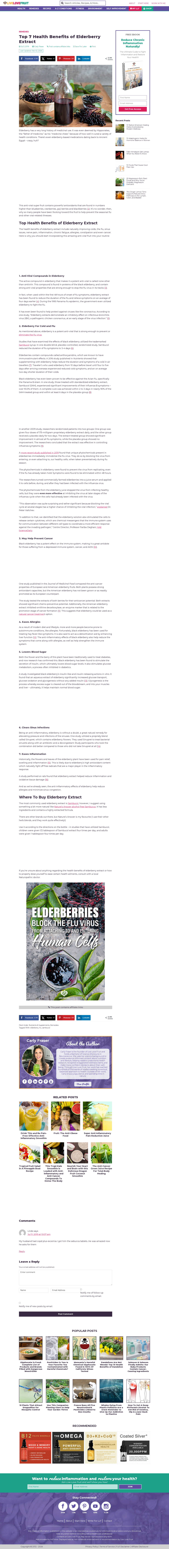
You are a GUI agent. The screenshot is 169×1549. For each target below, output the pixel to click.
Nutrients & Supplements (39, 1025)
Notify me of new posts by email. (36, 1306)
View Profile (83, 1084)
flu (40, 1028)
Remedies (54, 1025)
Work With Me (159, 3)
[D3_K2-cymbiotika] (100, 1433)
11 (59, 611)
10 (95, 547)
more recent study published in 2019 (40, 453)
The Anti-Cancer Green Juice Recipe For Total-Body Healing (101, 1170)
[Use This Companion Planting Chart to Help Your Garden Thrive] (57, 1391)
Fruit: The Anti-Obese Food (65, 1134)
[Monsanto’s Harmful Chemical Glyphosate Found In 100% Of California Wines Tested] (84, 1348)
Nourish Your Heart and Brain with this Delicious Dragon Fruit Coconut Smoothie (77, 1171)
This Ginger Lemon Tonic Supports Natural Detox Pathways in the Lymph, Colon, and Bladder (136, 195)
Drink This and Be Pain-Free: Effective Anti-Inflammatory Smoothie (34, 1136)
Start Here (143, 3)
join (130, 1487)
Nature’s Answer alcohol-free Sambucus (75, 806)
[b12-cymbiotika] (35, 1433)
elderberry (34, 1028)
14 (99, 746)
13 (86, 681)
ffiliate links (59, 46)
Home (60, 1521)
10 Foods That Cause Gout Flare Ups (137, 166)
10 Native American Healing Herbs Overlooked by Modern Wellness (137, 127)
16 (47, 779)
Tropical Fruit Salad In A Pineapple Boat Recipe (29, 1168)
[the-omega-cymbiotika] (68, 1433)
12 (35, 637)
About (132, 3)
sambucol (46, 1028)
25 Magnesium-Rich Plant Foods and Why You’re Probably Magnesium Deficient (136, 181)
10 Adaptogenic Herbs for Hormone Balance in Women (138, 139)
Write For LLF (94, 1521)
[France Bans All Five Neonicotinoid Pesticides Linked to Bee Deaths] (84, 1391)
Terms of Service (107, 1547)
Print (94, 46)
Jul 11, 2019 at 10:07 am (39, 1234)
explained (102, 507)
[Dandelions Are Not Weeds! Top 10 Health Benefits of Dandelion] (111, 1348)
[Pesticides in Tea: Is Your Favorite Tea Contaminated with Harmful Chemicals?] (57, 1348)
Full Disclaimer (123, 1547)
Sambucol (24, 345)
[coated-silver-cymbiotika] (133, 1433)
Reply (22, 1251)
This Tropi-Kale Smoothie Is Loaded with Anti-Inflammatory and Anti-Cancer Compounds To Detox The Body (53, 1173)
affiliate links (76, 1007)
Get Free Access (133, 109)
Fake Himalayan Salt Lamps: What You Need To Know (137, 153)
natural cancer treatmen (31, 614)
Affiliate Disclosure (139, 1547)
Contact (108, 1521)
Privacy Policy (91, 1547)
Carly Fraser (39, 46)
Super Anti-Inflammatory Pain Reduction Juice (97, 1134)
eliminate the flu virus (30, 335)
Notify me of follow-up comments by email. (91, 1294)
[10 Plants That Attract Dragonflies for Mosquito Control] (31, 1391)
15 (49, 762)
